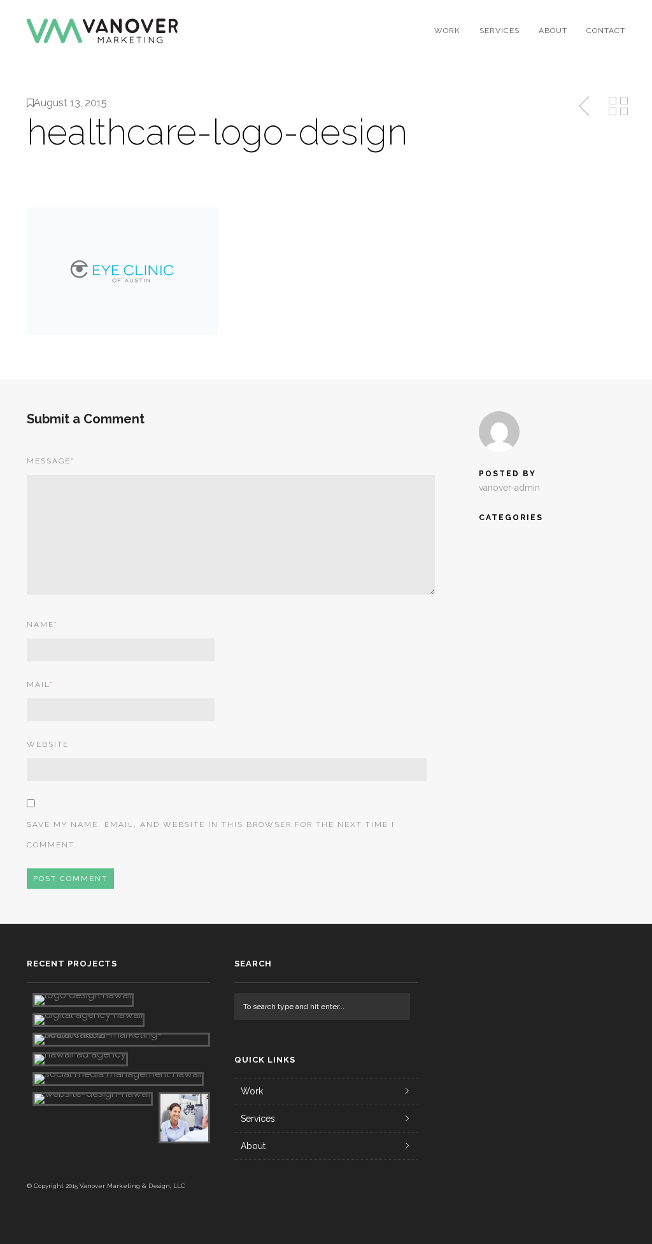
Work (447, 30)
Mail (40, 684)
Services (499, 30)
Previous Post (585, 106)
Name (42, 624)
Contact (605, 30)
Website (48, 744)
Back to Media (618, 106)
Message (50, 460)
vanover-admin (509, 488)
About (553, 30)
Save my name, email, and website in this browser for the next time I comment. (211, 834)
